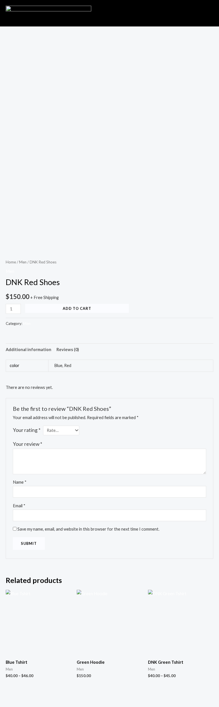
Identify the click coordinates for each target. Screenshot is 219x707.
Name (20, 482)
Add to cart (77, 308)
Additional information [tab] (28, 349)
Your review (27, 444)
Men (23, 262)
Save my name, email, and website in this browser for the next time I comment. (88, 529)
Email (19, 505)
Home (11, 262)
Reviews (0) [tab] (67, 349)
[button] (179, 11)
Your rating (26, 430)
